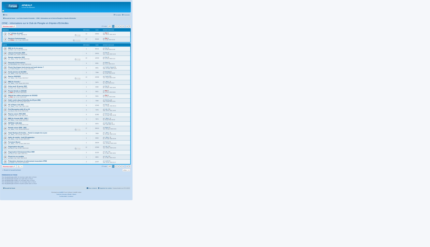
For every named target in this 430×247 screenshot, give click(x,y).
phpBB (61, 192)
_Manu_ (12, 59)
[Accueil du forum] (12, 6)
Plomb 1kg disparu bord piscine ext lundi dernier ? (26, 67)
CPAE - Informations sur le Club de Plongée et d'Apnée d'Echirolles (35, 23)
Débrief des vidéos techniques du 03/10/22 (22, 95)
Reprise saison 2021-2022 (17, 114)
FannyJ (107, 142)
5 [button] (123, 26)
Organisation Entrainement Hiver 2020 (21, 152)
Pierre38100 (13, 64)
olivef (11, 54)
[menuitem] (5, 15)
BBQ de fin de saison (15, 48)
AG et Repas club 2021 (16, 105)
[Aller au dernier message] (108, 33)
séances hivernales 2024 (16, 53)
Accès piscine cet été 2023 (17, 72)
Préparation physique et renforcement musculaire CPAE (27, 161)
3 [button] (118, 26)
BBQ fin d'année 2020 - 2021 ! (18, 118)
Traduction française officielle (63, 194)
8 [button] (127, 26)
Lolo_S (12, 111)
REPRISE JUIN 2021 (15, 123)
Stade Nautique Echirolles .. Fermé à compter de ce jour (27, 133)
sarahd (12, 162)
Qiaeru (74, 194)
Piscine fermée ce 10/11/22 (17, 91)
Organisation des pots (16, 146)
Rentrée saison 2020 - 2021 (17, 128)
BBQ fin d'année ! (14, 82)
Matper (107, 127)
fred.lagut (107, 71)
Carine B (107, 76)
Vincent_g (13, 101)
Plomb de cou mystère (16, 156)
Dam (11, 49)
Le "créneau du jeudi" (15, 33)
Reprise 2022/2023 (14, 76)
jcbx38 (12, 115)
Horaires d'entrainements (17, 38)
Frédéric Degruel (14, 68)
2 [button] (115, 26)
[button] (109, 26)
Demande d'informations (16, 63)
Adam (106, 62)
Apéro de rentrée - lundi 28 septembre (21, 137)
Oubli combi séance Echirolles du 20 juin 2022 (24, 100)
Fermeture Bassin (14, 142)
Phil (11, 34)
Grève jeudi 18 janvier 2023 (17, 86)
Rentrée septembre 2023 (16, 57)
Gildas (12, 40)
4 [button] (120, 26)
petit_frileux (108, 123)
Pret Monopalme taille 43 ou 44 (19, 109)
